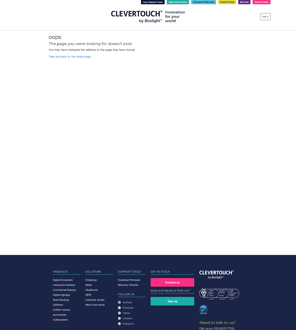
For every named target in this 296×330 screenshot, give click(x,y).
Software (58, 304)
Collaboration (60, 319)
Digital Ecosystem (63, 279)
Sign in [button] (265, 16)
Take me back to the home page (70, 56)
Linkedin (127, 318)
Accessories (59, 314)
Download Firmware (129, 279)
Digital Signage (61, 294)
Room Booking (61, 299)
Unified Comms (61, 309)
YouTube (127, 302)
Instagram (128, 323)
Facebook (128, 307)
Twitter (126, 312)
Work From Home (95, 304)
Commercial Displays (64, 289)
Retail (88, 284)
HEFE (88, 294)
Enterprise (91, 279)
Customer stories (94, 299)
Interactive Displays (64, 284)
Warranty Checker (128, 284)
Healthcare (91, 289)
